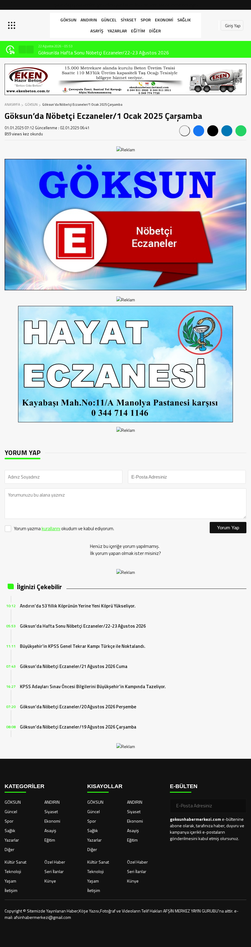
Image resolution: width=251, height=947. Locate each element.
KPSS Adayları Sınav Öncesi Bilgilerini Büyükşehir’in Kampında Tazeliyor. (93, 686)
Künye (50, 881)
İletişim (11, 890)
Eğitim (138, 31)
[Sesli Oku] (184, 130)
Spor (145, 20)
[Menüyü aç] (12, 25)
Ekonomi (164, 20)
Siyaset (129, 20)
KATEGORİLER (24, 786)
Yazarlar (117, 31)
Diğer (155, 31)
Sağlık (184, 20)
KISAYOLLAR (104, 786)
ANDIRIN (89, 20)
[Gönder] (239, 806)
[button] (22, 49)
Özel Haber (54, 862)
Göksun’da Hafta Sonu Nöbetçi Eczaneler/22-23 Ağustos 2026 (83, 625)
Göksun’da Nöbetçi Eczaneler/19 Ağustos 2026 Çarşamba (78, 726)
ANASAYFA (12, 104)
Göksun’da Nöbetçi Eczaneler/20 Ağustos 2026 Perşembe (78, 706)
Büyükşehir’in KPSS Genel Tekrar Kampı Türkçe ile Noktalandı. (100, 52)
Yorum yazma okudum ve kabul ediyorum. (64, 528)
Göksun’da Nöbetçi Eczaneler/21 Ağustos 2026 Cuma (73, 666)
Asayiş (96, 31)
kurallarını (51, 528)
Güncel (109, 20)
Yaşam (10, 881)
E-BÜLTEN (183, 786)
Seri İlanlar (54, 871)
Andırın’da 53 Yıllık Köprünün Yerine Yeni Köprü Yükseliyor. (78, 605)
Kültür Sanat (15, 862)
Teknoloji (13, 871)
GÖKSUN (68, 20)
